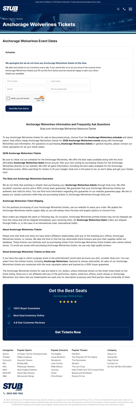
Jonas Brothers (58, 357)
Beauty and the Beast (82, 373)
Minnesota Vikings (25, 376)
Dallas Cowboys (24, 357)
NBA (5, 376)
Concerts (7, 360)
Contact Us (112, 363)
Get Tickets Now (68, 332)
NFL (4, 363)
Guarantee (112, 357)
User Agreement (73, 400)
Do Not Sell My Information (119, 366)
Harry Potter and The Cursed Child (87, 369)
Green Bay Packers (26, 373)
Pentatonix (56, 360)
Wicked (75, 363)
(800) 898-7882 (15, 393)
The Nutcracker (79, 360)
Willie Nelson (57, 366)
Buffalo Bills (22, 363)
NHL (5, 366)
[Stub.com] (10, 9)
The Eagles (56, 354)
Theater (6, 357)
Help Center (113, 360)
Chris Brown (56, 376)
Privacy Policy (87, 400)
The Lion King (78, 366)
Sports (12, 19)
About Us (111, 354)
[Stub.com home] (13, 387)
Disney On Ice (78, 376)
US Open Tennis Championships (32, 354)
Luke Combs (57, 363)
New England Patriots (27, 369)
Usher (54, 373)
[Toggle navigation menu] (130, 9)
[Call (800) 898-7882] (124, 9)
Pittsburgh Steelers (26, 366)
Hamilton (76, 354)
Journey (55, 369)
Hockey (19, 19)
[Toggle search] (118, 9)
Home (5, 19)
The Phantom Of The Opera (84, 357)
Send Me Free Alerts (19, 108)
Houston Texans (24, 360)
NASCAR (7, 373)
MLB (5, 369)
